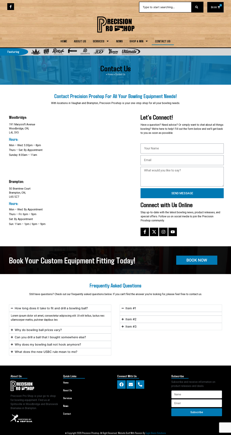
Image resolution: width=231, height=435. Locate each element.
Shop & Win (136, 41)
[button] (196, 260)
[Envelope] (130, 384)
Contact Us (162, 41)
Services (98, 41)
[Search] (197, 7)
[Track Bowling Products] (114, 51)
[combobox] (165, 7)
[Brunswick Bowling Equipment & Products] (35, 51)
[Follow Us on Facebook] (10, 6)
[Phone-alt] (140, 384)
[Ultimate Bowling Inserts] (131, 51)
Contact (67, 413)
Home (64, 41)
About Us (80, 41)
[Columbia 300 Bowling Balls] (99, 51)
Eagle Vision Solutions (156, 432)
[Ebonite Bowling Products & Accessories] (85, 51)
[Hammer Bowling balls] (72, 51)
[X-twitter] (154, 232)
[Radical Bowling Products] (58, 51)
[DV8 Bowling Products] (46, 51)
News (119, 41)
